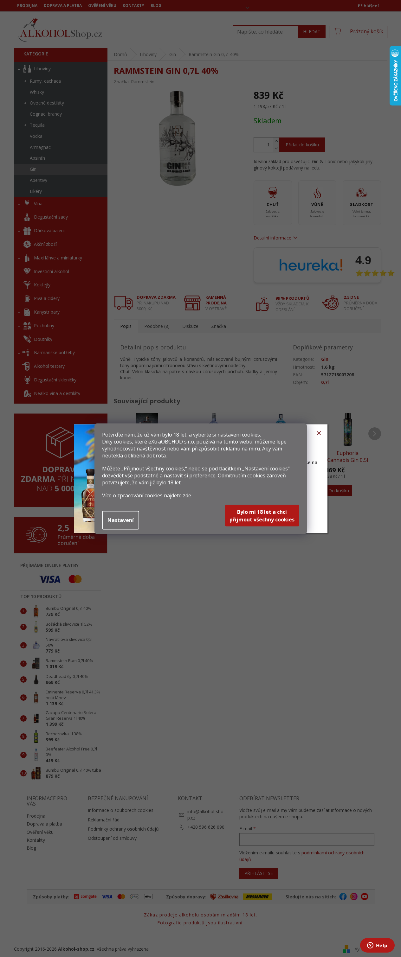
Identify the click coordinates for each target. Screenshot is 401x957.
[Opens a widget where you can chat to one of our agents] (377, 946)
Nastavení (120, 519)
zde (187, 495)
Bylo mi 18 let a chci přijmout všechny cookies (262, 515)
